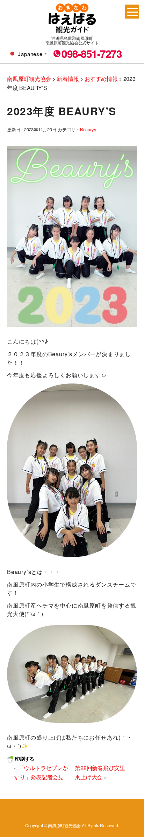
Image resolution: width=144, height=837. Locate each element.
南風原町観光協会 (72, 18)
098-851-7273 (92, 53)
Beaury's (88, 129)
